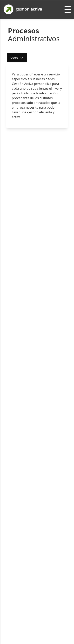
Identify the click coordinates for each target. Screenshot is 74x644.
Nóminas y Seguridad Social (31, 71)
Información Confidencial (30, 101)
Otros (14, 57)
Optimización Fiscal (25, 92)
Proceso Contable (24, 83)
